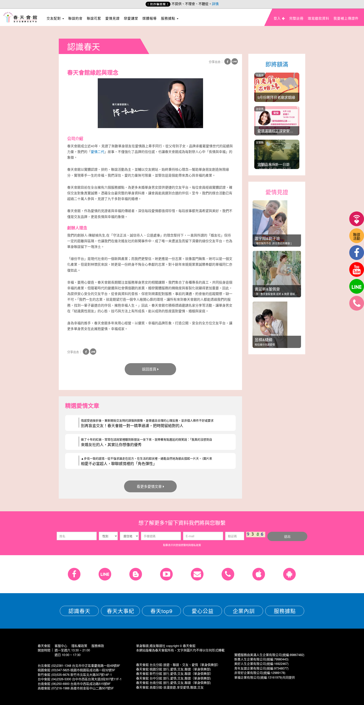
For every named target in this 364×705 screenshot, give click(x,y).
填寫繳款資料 (318, 18)
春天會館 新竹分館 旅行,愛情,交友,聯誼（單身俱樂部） (174, 673)
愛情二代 (97, 151)
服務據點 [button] (168, 18)
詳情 (215, 3)
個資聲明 (183, 545)
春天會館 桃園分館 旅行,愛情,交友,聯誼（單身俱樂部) (173, 669)
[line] (356, 286)
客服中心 (61, 645)
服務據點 (285, 610)
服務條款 (97, 645)
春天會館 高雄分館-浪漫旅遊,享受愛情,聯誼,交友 (170, 687)
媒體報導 (149, 18)
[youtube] (356, 269)
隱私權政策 (79, 645)
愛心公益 (203, 610)
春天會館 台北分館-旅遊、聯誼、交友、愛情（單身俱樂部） (178, 664)
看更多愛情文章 (149, 486)
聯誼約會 (75, 18)
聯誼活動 (356, 236)
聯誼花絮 (94, 18)
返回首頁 (149, 369)
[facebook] (356, 252)
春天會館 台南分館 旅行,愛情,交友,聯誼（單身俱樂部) (173, 682)
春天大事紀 (120, 610)
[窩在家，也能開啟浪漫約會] (356, 218)
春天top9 (161, 610)
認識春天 (79, 610)
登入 (278, 18)
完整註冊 (296, 18)
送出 (287, 536)
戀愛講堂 (131, 18)
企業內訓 (244, 610)
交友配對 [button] (54, 18)
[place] (356, 303)
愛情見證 (112, 18)
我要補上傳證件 (346, 18)
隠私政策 (196, 545)
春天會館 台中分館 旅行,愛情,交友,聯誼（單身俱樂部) (173, 678)
